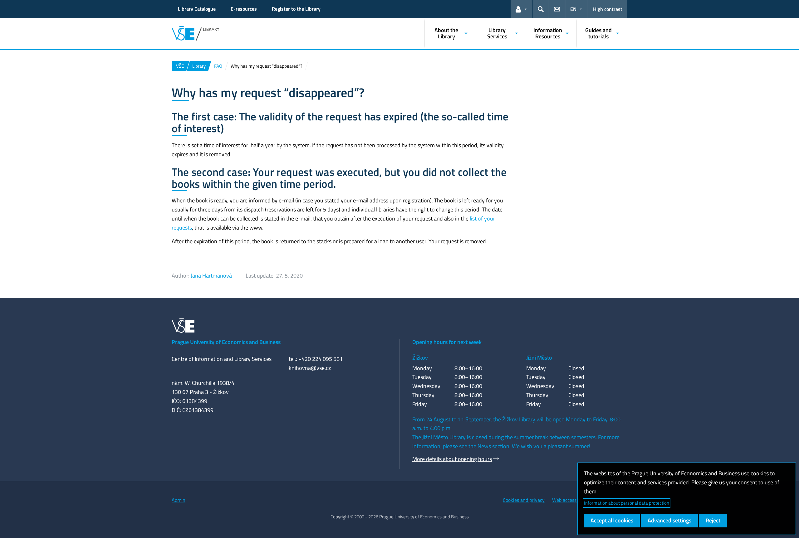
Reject (713, 520)
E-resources (244, 8)
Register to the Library (296, 8)
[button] (521, 9)
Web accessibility (570, 500)
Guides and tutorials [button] (598, 33)
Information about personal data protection (626, 502)
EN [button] (573, 9)
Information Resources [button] (547, 33)
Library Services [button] (497, 33)
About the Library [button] (446, 33)
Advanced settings (669, 520)
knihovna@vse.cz (310, 368)
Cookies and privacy (524, 500)
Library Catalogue (197, 8)
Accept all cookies (612, 520)
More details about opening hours (452, 459)
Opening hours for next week (447, 342)
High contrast (607, 9)
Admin (178, 500)
